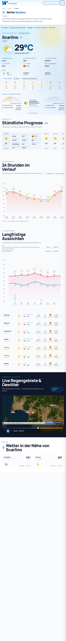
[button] (6, 141)
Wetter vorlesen (25, 33)
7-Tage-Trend (7, 78)
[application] (33, 198)
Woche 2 (55, 247)
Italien (10, 8)
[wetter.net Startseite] (9, 3)
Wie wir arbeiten (7, 251)
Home (4, 8)
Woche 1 (48, 247)
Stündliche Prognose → (29, 78)
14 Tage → (17, 78)
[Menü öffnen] (62, 3)
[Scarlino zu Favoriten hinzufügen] (21, 37)
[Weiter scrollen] (62, 142)
